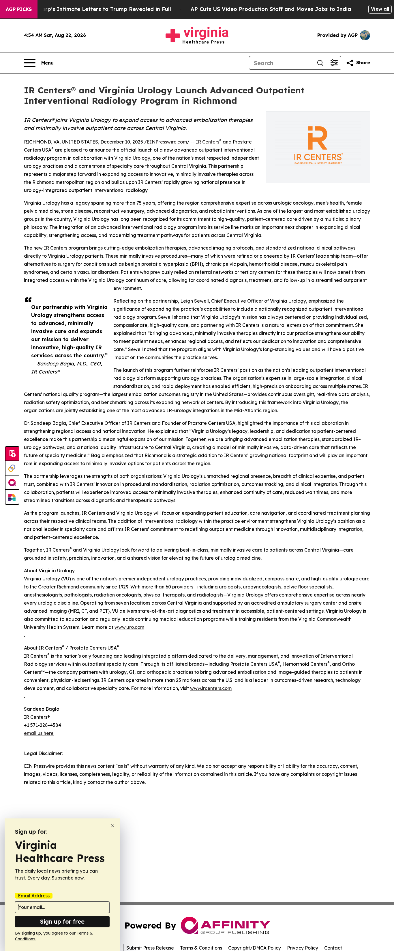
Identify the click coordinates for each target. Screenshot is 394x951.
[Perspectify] (12, 468)
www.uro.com (129, 627)
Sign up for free (62, 921)
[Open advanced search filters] (334, 62)
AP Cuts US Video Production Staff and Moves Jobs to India (271, 9)
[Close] (112, 826)
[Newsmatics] (12, 497)
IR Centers (207, 142)
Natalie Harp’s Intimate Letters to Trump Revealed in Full (93, 9)
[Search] (320, 62)
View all (380, 9)
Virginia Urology (132, 158)
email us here (39, 733)
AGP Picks (19, 9)
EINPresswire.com (167, 142)
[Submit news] (12, 454)
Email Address (34, 896)
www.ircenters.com (211, 688)
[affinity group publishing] (12, 483)
